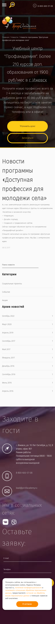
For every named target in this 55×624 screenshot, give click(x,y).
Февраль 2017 (27, 357)
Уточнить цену (27, 126)
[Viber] (14, 522)
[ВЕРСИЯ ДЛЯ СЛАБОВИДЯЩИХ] (12, 5)
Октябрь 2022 (27, 316)
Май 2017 (27, 349)
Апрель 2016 (27, 391)
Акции (5, 300)
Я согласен (27, 604)
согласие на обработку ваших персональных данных (25, 594)
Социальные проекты (12, 283)
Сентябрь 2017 (27, 341)
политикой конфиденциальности (28, 587)
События (6, 292)
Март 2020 (27, 324)
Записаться (27, 138)
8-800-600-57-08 (45, 6)
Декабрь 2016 (27, 366)
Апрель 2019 (27, 332)
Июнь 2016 (27, 382)
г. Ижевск (38, 80)
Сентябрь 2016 (27, 374)
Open (4, 5)
